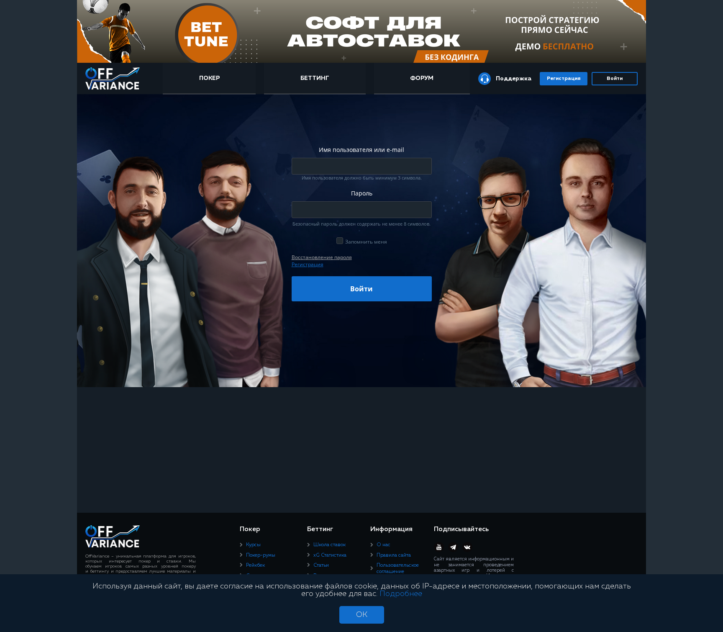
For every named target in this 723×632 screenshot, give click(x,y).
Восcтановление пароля (322, 257)
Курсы (253, 544)
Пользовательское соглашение (398, 568)
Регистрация (563, 78)
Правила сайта (394, 555)
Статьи (321, 565)
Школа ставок (329, 544)
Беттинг (314, 78)
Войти (615, 78)
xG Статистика (329, 555)
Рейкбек (255, 565)
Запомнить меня (366, 241)
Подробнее (400, 594)
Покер (209, 78)
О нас (383, 544)
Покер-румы (260, 555)
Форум (421, 78)
